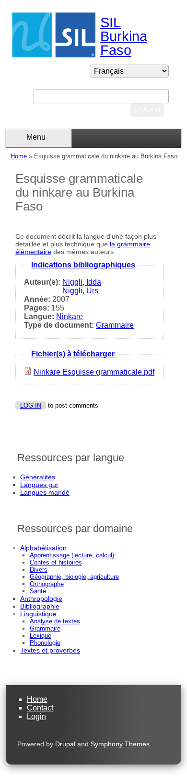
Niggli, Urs (80, 291)
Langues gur (39, 484)
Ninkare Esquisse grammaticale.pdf (94, 372)
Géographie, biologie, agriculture (74, 576)
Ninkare (69, 316)
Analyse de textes (55, 621)
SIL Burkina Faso (123, 36)
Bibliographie (39, 606)
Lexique (40, 635)
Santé (38, 591)
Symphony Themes (120, 744)
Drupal (65, 744)
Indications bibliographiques (83, 265)
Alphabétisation (43, 548)
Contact (40, 708)
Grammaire (115, 325)
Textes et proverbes (50, 650)
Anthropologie (41, 598)
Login (36, 716)
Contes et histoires (56, 562)
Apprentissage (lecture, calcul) (72, 555)
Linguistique (38, 614)
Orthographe (47, 584)
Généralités (37, 477)
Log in (30, 405)
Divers (38, 569)
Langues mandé (45, 492)
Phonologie (45, 642)
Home (19, 156)
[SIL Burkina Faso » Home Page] (53, 55)
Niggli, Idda (81, 282)
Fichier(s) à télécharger (73, 354)
